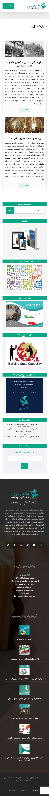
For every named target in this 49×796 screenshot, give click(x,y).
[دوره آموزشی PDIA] (24, 352)
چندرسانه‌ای (24, 593)
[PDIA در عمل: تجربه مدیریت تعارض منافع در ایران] (24, 690)
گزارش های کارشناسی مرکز (24, 584)
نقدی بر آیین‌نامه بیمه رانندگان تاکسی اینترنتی (23, 429)
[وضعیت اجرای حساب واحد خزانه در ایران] (24, 709)
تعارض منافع (24, 575)
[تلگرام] (34, 545)
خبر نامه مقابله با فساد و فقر (25, 596)
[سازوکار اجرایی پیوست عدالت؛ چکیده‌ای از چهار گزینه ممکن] (24, 670)
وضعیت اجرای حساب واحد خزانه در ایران (24, 718)
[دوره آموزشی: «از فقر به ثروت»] (24, 395)
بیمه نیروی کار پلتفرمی (23, 434)
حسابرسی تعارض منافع (23, 431)
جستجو (10, 210)
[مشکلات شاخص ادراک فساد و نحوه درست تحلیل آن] (24, 729)
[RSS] (14, 545)
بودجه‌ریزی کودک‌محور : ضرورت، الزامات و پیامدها (23, 436)
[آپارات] (27, 545)
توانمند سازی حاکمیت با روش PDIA (24, 581)
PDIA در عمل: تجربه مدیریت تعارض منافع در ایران (24, 698)
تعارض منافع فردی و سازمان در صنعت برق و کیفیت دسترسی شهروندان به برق (24, 758)
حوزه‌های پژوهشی (24, 587)
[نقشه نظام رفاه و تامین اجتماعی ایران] (24, 277)
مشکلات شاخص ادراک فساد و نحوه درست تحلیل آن (25, 738)
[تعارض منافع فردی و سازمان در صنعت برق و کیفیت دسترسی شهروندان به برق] (24, 749)
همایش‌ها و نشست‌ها (24, 590)
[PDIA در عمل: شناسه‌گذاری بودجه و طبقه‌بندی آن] (24, 650)
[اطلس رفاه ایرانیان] (24, 314)
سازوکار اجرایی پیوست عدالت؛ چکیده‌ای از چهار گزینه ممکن (24, 678)
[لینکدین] (21, 545)
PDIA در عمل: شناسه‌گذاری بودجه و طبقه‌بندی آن (24, 659)
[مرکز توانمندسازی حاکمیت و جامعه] (37, 6)
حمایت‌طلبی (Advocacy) (24, 578)
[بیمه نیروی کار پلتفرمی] (24, 630)
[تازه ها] (24, 239)
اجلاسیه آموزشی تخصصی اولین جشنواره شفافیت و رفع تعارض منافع (23, 425)
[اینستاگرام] (41, 545)
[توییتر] (8, 545)
